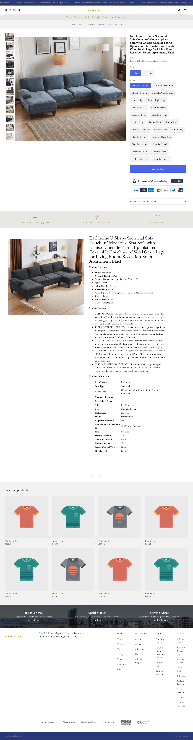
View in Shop (158, 168)
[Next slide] (123, 88)
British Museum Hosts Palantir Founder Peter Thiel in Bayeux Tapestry (90, 3)
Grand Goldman (16, 736)
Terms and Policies (181, 736)
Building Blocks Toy (180, 651)
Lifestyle (121, 654)
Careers (138, 654)
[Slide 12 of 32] (10, 136)
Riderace (180, 676)
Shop (119, 669)
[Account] (179, 10)
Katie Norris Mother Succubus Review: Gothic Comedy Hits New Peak (156, 3)
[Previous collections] (93, 476)
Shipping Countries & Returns (143, 201)
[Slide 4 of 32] (10, 64)
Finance (121, 644)
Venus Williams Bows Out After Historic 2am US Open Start (28, 3)
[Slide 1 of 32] (10, 37)
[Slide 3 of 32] (10, 55)
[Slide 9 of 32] (10, 109)
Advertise (139, 649)
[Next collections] (100, 476)
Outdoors (121, 664)
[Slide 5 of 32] (10, 73)
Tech (119, 649)
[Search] (6, 10)
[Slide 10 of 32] (10, 118)
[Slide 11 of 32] (10, 127)
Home (72, 24)
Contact (139, 644)
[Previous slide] (18, 88)
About (138, 639)
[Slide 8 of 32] (10, 100)
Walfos (179, 697)
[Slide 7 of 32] (10, 91)
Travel (120, 659)
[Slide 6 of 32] (10, 82)
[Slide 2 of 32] (10, 46)
